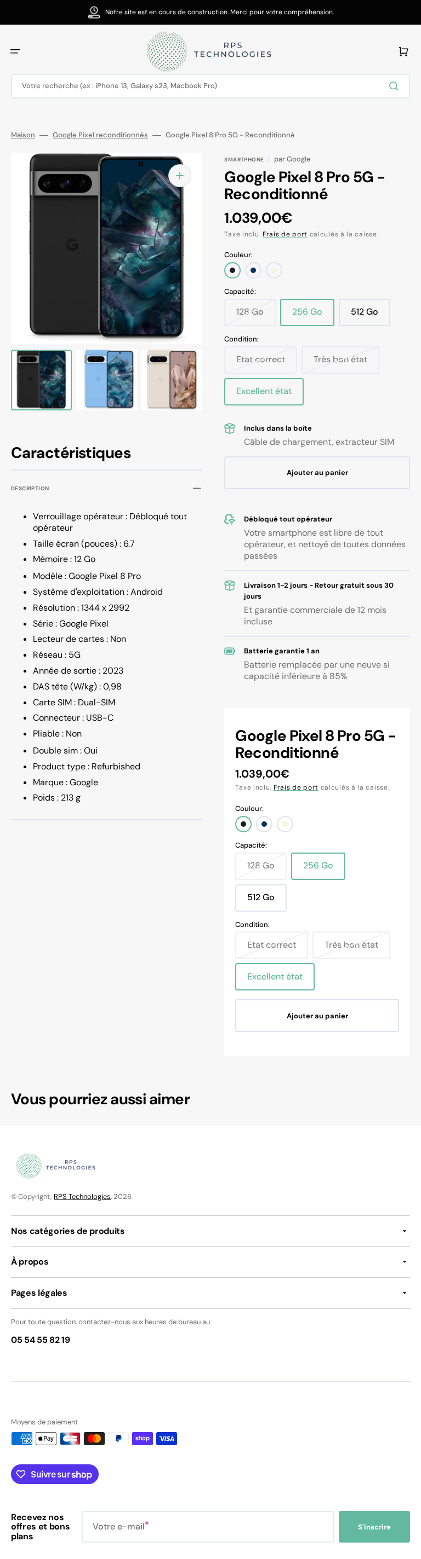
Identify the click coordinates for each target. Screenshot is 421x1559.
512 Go (370, 316)
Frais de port (285, 234)
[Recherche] (396, 86)
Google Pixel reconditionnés (100, 135)
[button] (15, 51)
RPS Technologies (82, 1196)
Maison (23, 135)
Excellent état (270, 395)
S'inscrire (374, 1527)
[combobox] (210, 86)
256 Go (313, 316)
